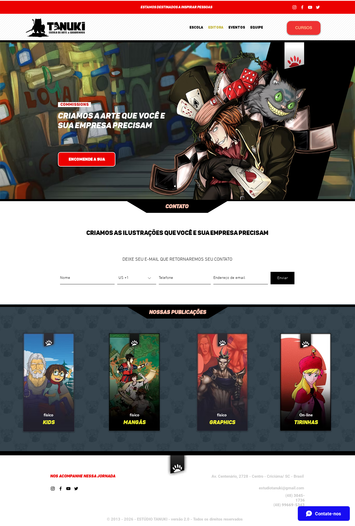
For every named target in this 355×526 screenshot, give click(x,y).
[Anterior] (29, 7)
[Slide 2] (180, 186)
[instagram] (294, 7)
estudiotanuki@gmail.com (281, 488)
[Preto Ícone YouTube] (68, 488)
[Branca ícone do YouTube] (310, 7)
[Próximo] (326, 7)
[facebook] (302, 7)
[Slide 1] (175, 186)
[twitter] (317, 7)
